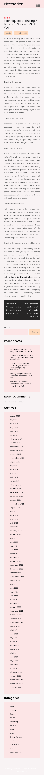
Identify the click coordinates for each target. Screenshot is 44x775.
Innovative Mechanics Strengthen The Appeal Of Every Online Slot (21, 384)
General (13, 725)
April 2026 (14, 431)
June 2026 (14, 424)
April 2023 (14, 550)
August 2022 (15, 580)
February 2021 (15, 645)
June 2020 (14, 657)
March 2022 (15, 599)
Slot (11, 748)
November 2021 (16, 615)
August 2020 (15, 649)
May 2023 (14, 546)
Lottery (13, 733)
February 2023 (16, 557)
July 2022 (13, 584)
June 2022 (14, 588)
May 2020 (14, 661)
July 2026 (14, 420)
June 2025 (14, 469)
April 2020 (14, 664)
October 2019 (15, 687)
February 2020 (16, 672)
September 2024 (17, 504)
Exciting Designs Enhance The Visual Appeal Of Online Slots (22, 375)
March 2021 (14, 641)
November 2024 (16, 496)
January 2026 (15, 443)
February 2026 (16, 439)
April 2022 (14, 596)
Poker (12, 741)
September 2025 (17, 458)
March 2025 (15, 481)
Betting (13, 710)
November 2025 (16, 450)
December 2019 (16, 680)
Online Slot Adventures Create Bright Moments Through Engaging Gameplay (20, 366)
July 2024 (14, 512)
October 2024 (16, 500)
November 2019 (16, 684)
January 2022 (15, 607)
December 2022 (16, 565)
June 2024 (14, 515)
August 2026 (15, 416)
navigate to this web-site (20, 277)
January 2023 (15, 561)
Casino (7, 18)
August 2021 (15, 626)
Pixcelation (14, 4)
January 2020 (15, 676)
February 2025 (16, 485)
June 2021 (14, 634)
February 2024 (16, 531)
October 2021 (15, 619)
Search (7, 327)
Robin (8, 33)
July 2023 (13, 538)
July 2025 (13, 466)
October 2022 (15, 573)
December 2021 (16, 611)
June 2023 (14, 542)
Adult (12, 706)
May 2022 (14, 592)
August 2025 (15, 462)
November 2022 (16, 569)
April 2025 (14, 477)
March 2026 (15, 435)
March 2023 (15, 554)
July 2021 (13, 630)
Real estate (14, 744)
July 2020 (14, 653)
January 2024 (15, 534)
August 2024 (15, 508)
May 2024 (14, 519)
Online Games (16, 737)
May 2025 (14, 473)
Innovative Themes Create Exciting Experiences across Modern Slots (21, 357)
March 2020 (15, 668)
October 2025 (15, 454)
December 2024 (16, 492)
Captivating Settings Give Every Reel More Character (21, 350)
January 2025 (15, 488)
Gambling (14, 722)
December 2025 (16, 447)
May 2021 (13, 638)
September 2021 (16, 622)
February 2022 (16, 603)
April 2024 (14, 523)
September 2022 (17, 576)
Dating (12, 718)
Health (12, 729)
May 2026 (14, 427)
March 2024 (15, 527)
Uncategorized (16, 752)
